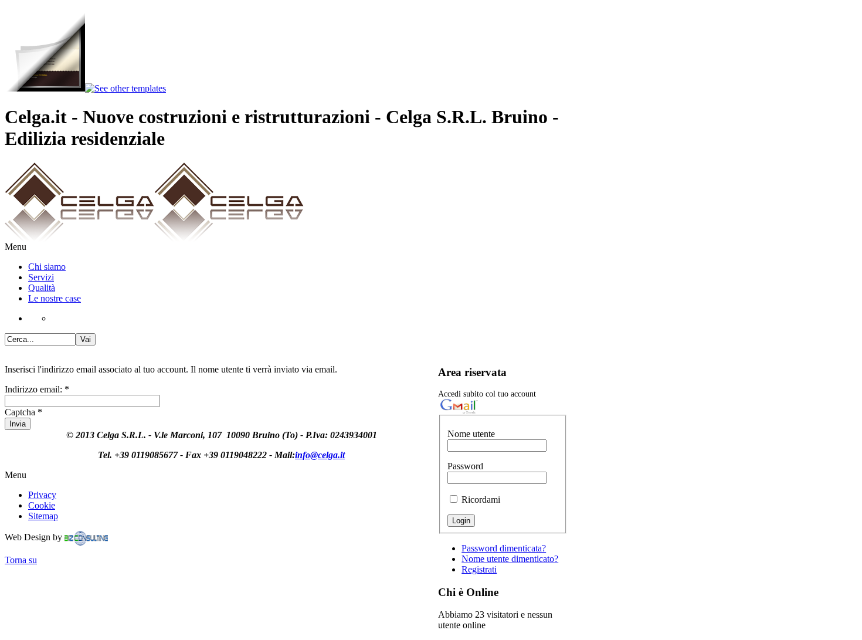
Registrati (479, 569)
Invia (17, 423)
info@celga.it (320, 455)
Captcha (23, 412)
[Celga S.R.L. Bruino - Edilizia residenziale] (154, 238)
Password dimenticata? (503, 548)
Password (465, 466)
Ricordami (480, 499)
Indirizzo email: (37, 389)
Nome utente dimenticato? (509, 559)
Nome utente (471, 434)
